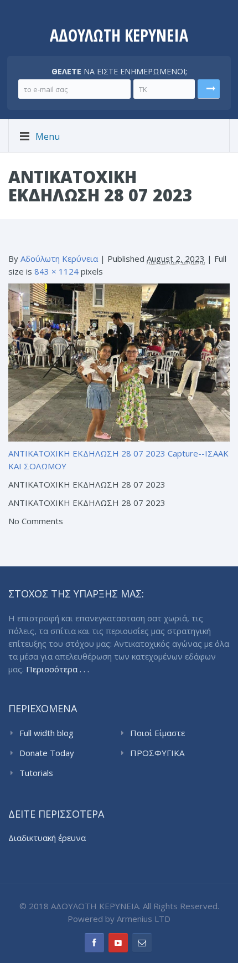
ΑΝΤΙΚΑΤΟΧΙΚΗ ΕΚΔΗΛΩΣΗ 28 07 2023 (86, 453)
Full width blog (46, 732)
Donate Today (46, 752)
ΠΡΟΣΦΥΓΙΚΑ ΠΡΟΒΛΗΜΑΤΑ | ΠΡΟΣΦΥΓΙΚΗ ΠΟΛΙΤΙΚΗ (180, 753)
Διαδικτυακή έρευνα (47, 837)
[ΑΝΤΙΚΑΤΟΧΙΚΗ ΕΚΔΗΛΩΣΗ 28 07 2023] (119, 361)
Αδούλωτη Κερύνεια (59, 258)
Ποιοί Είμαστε (157, 732)
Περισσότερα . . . (57, 669)
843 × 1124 (56, 271)
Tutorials (36, 772)
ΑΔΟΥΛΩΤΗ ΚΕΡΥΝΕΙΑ (119, 35)
